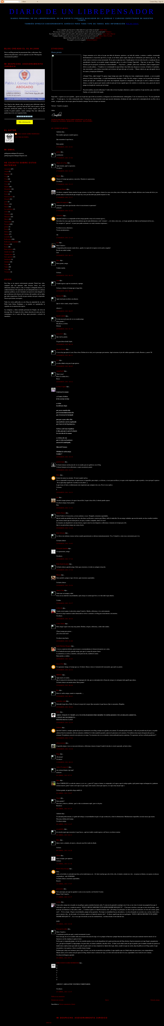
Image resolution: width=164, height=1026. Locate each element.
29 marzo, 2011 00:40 (64, 685)
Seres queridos (8, 257)
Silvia (58, 712)
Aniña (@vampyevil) (62, 202)
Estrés (6, 194)
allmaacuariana (60, 743)
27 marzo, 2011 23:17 (64, 197)
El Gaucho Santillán (62, 548)
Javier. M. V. (59, 334)
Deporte (6, 187)
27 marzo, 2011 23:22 (64, 211)
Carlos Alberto (60, 624)
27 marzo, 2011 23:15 (64, 171)
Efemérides (7, 189)
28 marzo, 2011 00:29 (64, 275)
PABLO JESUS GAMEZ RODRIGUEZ (67, 963)
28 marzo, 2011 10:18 (64, 457)
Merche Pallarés (61, 349)
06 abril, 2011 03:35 (64, 809)
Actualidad (7, 169)
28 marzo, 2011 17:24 (64, 559)
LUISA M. (59, 608)
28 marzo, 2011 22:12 (64, 670)
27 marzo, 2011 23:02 (64, 158)
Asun (57, 280)
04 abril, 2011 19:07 (64, 793)
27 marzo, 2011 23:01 (64, 147)
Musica (6, 219)
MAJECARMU (60, 316)
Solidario (7, 262)
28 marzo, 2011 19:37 (64, 603)
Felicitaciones (8, 197)
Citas (5, 179)
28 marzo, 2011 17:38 (64, 570)
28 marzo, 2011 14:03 (64, 543)
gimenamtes (59, 889)
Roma (6, 247)
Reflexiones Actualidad (11, 242)
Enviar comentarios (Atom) (67, 1004)
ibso (57, 497)
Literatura (7, 214)
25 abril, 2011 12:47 (64, 992)
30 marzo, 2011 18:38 (64, 749)
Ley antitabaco (8, 209)
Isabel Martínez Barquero (63, 646)
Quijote (6, 234)
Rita (57, 690)
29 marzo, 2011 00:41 (64, 696)
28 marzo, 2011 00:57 (64, 311)
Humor (6, 207)
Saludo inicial (8, 252)
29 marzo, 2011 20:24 (64, 707)
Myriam (58, 575)
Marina (58, 855)
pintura (6, 227)
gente (5, 202)
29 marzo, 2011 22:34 (64, 722)
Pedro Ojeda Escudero (62, 564)
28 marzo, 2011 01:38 (64, 329)
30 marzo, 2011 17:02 (64, 738)
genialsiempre (60, 462)
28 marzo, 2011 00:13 (64, 255)
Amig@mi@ (60, 371)
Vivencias (7, 272)
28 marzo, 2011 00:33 (64, 291)
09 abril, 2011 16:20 (64, 850)
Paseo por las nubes (61, 929)
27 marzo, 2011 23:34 (64, 238)
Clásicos (6, 181)
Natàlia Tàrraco (60, 513)
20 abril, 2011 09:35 (64, 958)
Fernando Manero (61, 189)
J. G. (57, 360)
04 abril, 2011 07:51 (64, 775)
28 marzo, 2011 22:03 (64, 659)
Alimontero (59, 215)
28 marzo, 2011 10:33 (64, 470)
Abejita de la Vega (61, 163)
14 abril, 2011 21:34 (64, 864)
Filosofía (6, 199)
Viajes (6, 264)
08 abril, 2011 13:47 (64, 824)
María (58, 260)
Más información (25, 122)
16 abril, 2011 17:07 (64, 884)
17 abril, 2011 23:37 (64, 897)
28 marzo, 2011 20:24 (64, 619)
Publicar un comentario (58, 996)
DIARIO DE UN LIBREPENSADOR (82, 11)
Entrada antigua (155, 1000)
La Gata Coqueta (61, 387)
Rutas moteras (8, 249)
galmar (58, 152)
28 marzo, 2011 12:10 (64, 528)
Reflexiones (87, 121)
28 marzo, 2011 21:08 (64, 641)
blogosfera (7, 174)
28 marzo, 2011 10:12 (64, 382)
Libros (6, 212)
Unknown (59, 727)
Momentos (70, 121)
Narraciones (7, 222)
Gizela (58, 798)
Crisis (6, 184)
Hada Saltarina (60, 533)
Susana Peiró (60, 664)
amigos (6, 171)
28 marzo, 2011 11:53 (64, 508)
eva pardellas (60, 829)
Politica (6, 232)
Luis (57, 242)
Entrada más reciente (57, 1000)
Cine (5, 176)
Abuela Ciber (60, 590)
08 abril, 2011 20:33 (64, 835)
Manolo (58, 176)
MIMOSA (59, 675)
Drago (58, 754)
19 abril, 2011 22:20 (64, 924)
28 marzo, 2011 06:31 (64, 355)
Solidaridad (7, 259)
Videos (6, 267)
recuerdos (7, 237)
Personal (78, 121)
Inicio (107, 1000)
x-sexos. (58, 902)
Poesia (6, 229)
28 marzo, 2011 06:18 (64, 344)
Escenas (63, 121)
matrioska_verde (61, 701)
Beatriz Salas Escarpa (62, 869)
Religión (6, 244)
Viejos (6, 269)
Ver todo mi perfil (22, 137)
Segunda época (8, 254)
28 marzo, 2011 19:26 (64, 585)
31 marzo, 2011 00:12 (64, 762)
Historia (6, 204)
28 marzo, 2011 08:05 (64, 366)
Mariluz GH (59, 296)
